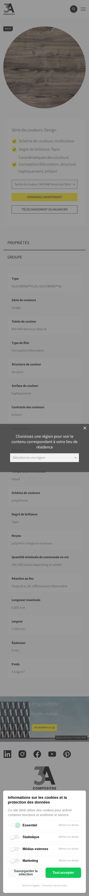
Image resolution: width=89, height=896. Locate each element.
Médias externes (35, 849)
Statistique (31, 837)
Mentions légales (31, 885)
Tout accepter (63, 872)
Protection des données (54, 885)
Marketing (30, 860)
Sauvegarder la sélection (26, 872)
